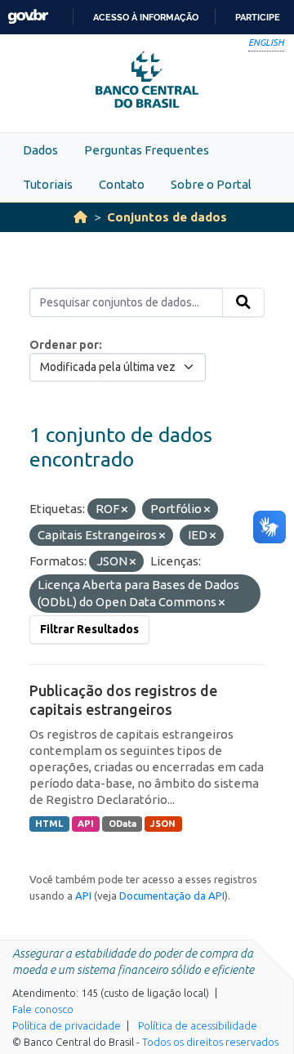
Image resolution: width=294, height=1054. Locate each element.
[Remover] (124, 510)
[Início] (80, 217)
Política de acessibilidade (197, 1025)
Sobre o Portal (211, 184)
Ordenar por (64, 344)
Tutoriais (48, 184)
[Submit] (243, 302)
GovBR (27, 17)
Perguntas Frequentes (146, 150)
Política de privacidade (66, 1025)
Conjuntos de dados (167, 217)
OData (122, 823)
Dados (40, 150)
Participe (257, 17)
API (86, 823)
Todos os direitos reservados (210, 1041)
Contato (122, 184)
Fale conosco (43, 1009)
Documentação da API (172, 895)
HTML (49, 823)
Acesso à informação (145, 17)
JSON (163, 823)
